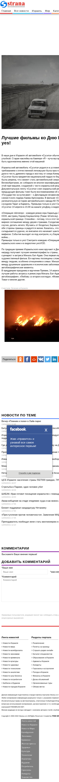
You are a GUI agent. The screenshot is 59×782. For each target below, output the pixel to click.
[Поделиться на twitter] (48, 359)
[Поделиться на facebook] (27, 359)
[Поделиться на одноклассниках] (20, 359)
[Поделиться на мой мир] (34, 359)
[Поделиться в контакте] (41, 359)
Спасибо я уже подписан (29, 473)
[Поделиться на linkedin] (54, 359)
